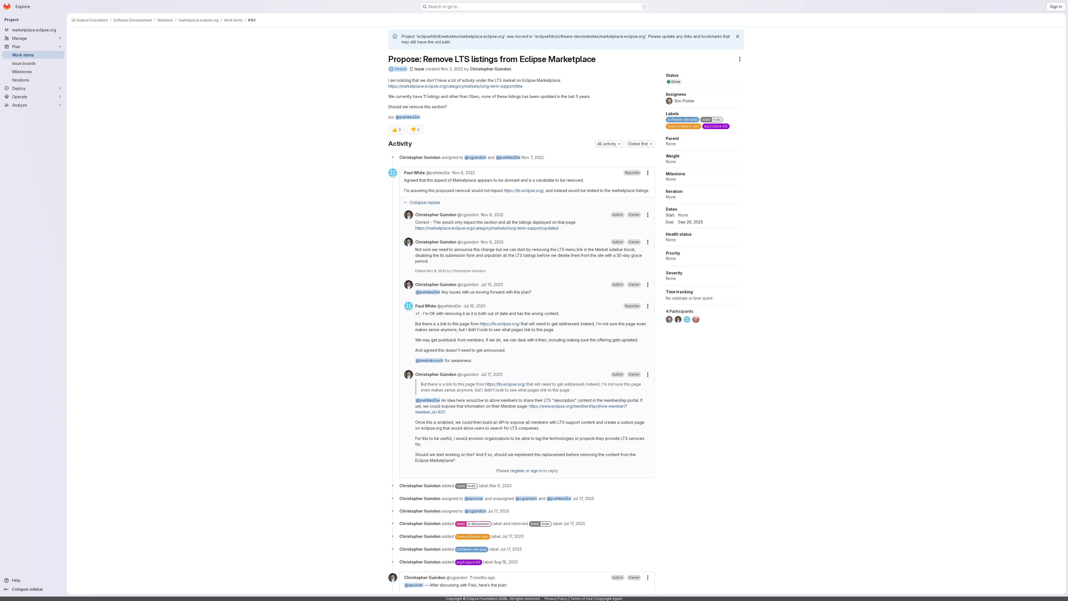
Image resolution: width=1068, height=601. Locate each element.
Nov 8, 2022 (436, 271)
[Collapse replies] (405, 202)
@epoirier (474, 498)
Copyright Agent (608, 599)
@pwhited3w (408, 117)
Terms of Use (581, 599)
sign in (536, 470)
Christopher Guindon (490, 68)
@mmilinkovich (429, 360)
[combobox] (609, 144)
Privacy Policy (556, 599)
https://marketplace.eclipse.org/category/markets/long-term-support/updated (486, 228)
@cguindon (475, 157)
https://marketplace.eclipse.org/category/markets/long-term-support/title (455, 86)
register (517, 470)
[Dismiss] (737, 36)
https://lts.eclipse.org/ (523, 190)
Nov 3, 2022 (452, 68)
